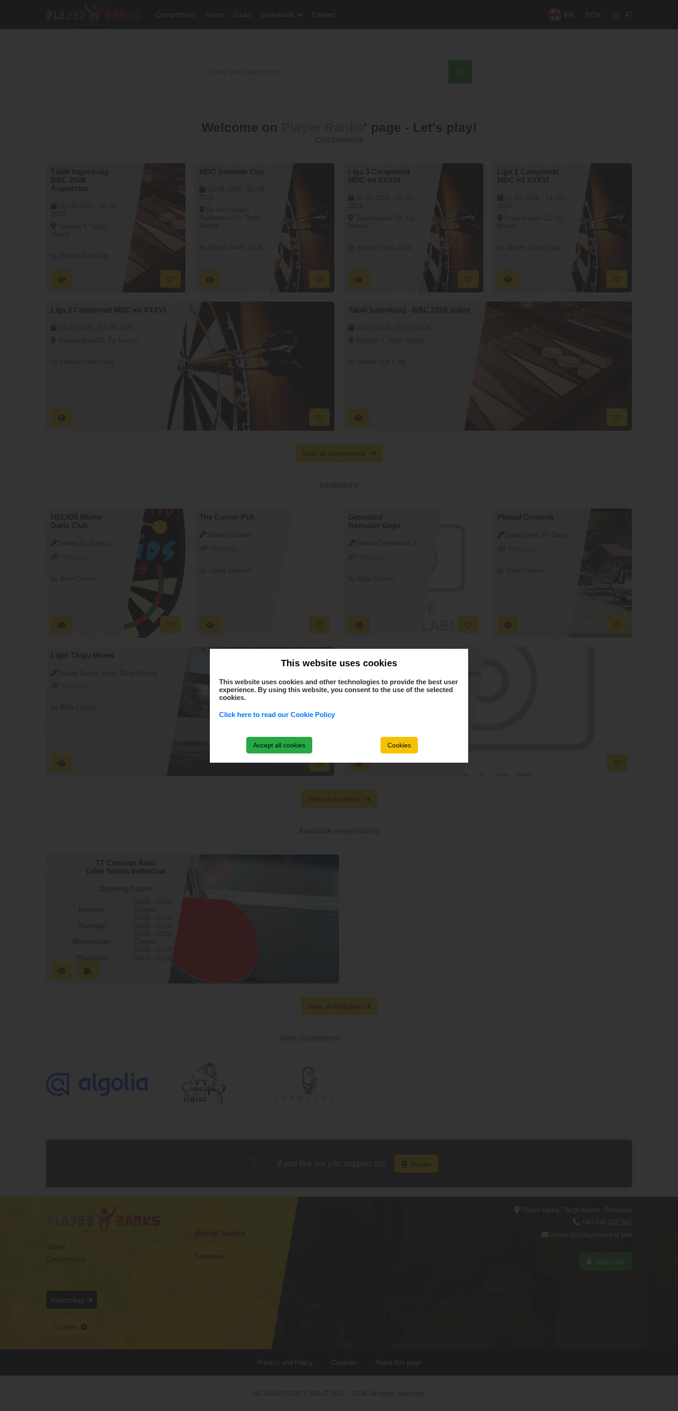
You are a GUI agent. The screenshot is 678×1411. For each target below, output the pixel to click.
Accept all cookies (279, 745)
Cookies (399, 745)
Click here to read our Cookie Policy (277, 714)
